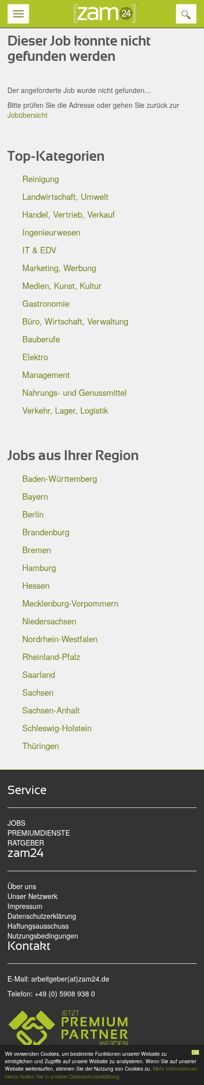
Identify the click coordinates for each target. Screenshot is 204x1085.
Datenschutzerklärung (41, 916)
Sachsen (37, 692)
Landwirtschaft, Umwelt (65, 196)
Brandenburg (45, 532)
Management (46, 374)
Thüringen (40, 746)
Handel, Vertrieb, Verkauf (68, 214)
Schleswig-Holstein (57, 728)
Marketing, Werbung (59, 268)
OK (195, 1052)
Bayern (35, 496)
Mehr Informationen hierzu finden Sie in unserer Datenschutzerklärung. (101, 1072)
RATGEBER (25, 843)
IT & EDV (39, 250)
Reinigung (40, 179)
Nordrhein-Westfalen (60, 639)
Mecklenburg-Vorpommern (70, 603)
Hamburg (39, 567)
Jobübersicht (27, 115)
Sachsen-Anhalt (51, 710)
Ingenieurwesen (51, 232)
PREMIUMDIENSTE (38, 833)
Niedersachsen (49, 621)
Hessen (36, 585)
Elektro (35, 357)
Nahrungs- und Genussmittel (74, 392)
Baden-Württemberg (59, 478)
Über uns (21, 886)
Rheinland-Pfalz (51, 656)
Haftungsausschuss (38, 926)
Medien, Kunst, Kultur (62, 285)
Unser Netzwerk (32, 896)
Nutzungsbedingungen (42, 936)
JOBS (16, 823)
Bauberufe (41, 339)
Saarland (38, 674)
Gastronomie (45, 303)
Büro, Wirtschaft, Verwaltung (75, 321)
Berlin (33, 514)
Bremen (36, 550)
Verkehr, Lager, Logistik (65, 410)
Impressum (25, 906)
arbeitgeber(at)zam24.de (70, 979)
